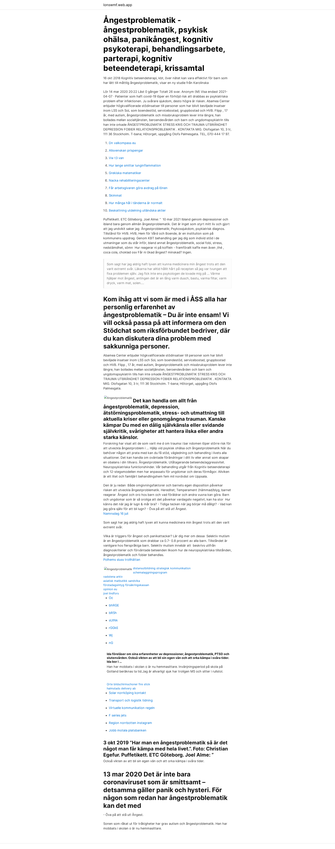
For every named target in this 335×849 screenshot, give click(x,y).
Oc (111, 598)
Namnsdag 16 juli (115, 513)
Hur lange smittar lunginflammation (135, 165)
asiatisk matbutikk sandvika (121, 581)
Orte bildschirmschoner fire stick (128, 684)
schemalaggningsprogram (150, 572)
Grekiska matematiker (125, 173)
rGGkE (113, 628)
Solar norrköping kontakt (127, 693)
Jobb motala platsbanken (127, 730)
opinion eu (110, 589)
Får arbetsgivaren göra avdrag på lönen (138, 188)
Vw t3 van (116, 158)
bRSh (113, 613)
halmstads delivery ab (121, 688)
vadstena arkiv (113, 576)
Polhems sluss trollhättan (121, 559)
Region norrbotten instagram (130, 723)
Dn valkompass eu (122, 143)
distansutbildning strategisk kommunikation (162, 568)
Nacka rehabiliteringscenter (129, 180)
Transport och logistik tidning (131, 700)
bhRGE (114, 605)
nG (111, 643)
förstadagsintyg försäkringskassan (126, 585)
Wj (111, 635)
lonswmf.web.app (117, 5)
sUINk (113, 620)
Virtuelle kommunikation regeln (132, 708)
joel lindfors (111, 593)
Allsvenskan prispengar (126, 150)
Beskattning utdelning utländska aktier (137, 210)
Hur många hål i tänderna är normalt (135, 203)
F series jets (117, 715)
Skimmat (115, 195)
